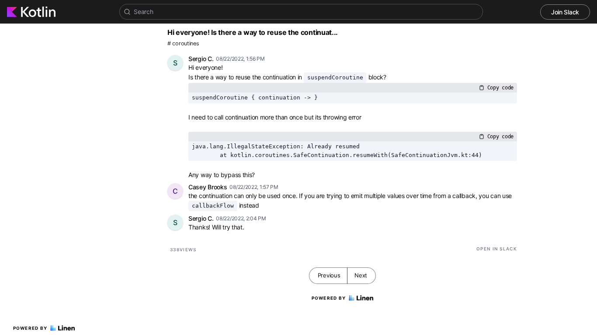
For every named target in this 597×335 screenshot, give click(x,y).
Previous (329, 275)
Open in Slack (496, 248)
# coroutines (183, 43)
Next (360, 275)
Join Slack (565, 12)
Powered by (30, 328)
